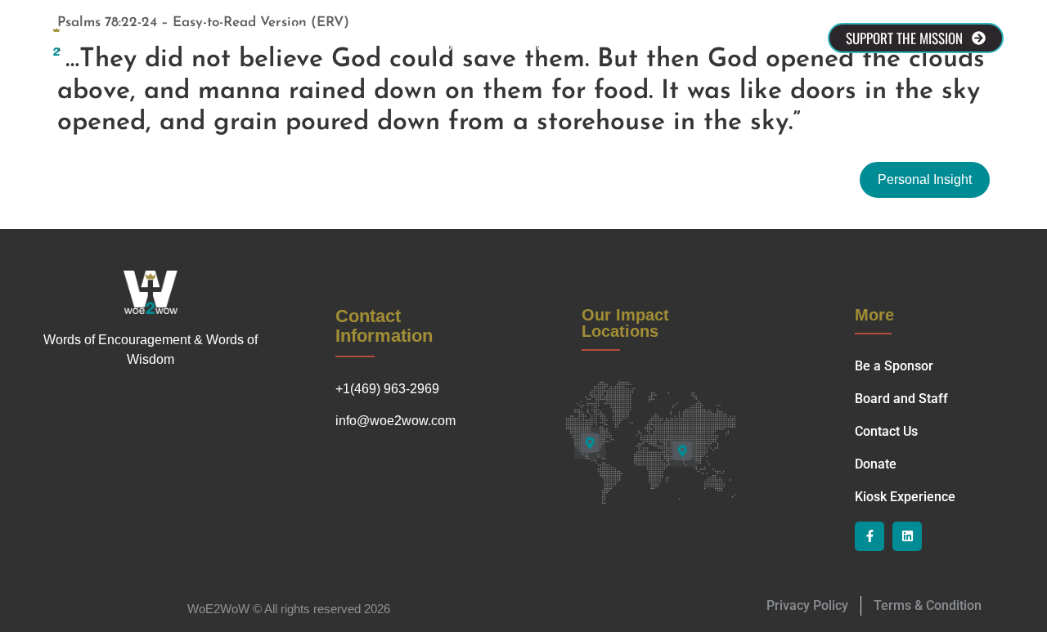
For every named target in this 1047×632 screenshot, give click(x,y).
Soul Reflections (592, 30)
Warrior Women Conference (468, 46)
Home (213, 30)
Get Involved (701, 30)
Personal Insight (925, 179)
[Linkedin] (907, 536)
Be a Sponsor (393, 30)
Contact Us (488, 30)
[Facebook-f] (869, 536)
